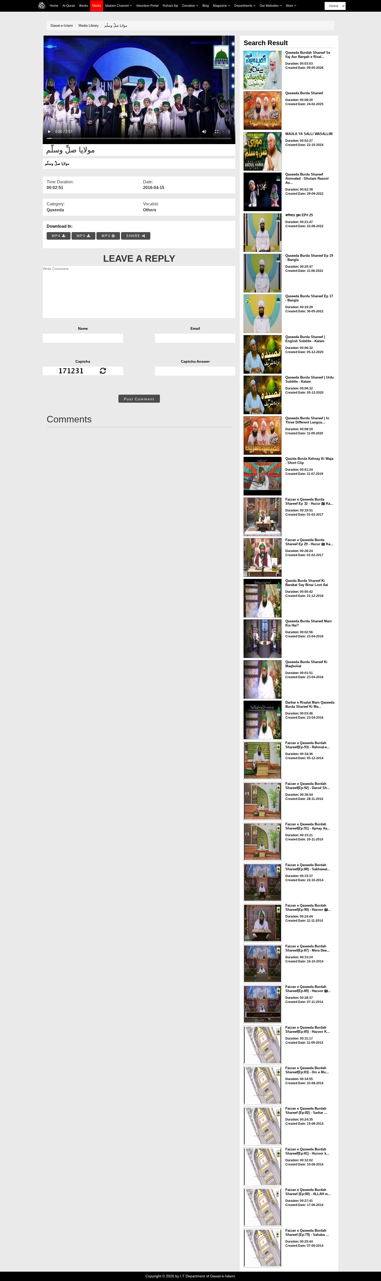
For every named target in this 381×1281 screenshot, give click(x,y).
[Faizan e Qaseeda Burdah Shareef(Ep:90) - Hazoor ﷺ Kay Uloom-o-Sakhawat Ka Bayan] (262, 923)
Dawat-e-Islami (62, 26)
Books (83, 6)
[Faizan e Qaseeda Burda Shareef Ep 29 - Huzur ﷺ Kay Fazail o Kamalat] (262, 557)
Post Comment (139, 399)
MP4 (57, 236)
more (290, 6)
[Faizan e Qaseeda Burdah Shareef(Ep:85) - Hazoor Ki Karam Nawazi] (262, 1045)
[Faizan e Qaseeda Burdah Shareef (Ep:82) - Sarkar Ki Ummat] (262, 1126)
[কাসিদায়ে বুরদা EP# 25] (262, 232)
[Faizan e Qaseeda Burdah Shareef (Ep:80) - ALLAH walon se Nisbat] (262, 1207)
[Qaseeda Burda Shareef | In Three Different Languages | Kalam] (262, 435)
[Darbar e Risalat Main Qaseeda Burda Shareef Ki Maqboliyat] (262, 719)
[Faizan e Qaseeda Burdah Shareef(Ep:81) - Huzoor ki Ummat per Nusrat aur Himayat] (262, 1166)
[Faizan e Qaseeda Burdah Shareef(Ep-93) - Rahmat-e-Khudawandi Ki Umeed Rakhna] (262, 760)
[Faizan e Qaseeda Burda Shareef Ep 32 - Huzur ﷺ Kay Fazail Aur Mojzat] (262, 516)
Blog (205, 6)
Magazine (220, 6)
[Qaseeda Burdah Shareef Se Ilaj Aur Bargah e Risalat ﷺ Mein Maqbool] (262, 70)
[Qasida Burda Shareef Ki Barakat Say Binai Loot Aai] (262, 598)
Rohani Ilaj (170, 6)
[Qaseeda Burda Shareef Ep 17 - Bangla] (262, 313)
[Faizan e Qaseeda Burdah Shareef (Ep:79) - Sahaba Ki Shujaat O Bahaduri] (262, 1248)
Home (54, 6)
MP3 (82, 236)
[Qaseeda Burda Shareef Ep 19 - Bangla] (262, 273)
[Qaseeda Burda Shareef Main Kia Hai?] (262, 638)
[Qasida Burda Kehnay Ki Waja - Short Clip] (262, 476)
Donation (189, 6)
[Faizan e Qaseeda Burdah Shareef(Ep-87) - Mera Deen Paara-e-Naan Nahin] (262, 963)
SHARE (134, 236)
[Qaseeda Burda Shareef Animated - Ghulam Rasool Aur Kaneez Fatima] (262, 191)
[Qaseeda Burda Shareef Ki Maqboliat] (262, 679)
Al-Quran (68, 6)
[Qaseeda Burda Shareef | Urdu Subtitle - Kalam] (262, 394)
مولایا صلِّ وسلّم (115, 26)
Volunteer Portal (147, 6)
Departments (243, 6)
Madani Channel (117, 6)
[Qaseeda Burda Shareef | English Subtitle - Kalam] (262, 354)
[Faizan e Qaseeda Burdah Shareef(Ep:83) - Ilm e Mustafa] (262, 1085)
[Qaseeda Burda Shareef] (262, 110)
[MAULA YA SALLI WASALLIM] (262, 151)
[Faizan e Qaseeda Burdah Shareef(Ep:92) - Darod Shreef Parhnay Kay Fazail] (262, 801)
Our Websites (269, 6)
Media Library (89, 26)
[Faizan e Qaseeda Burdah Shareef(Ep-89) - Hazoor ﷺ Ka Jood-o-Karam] (262, 1004)
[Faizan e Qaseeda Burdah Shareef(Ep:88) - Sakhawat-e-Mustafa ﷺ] (262, 882)
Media (96, 6)
